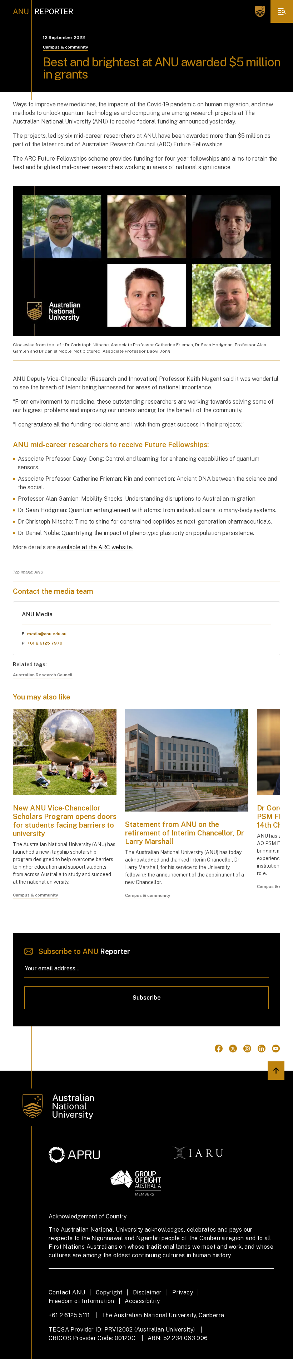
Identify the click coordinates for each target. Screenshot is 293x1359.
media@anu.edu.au (46, 633)
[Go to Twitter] (233, 1048)
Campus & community (65, 47)
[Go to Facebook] (218, 1048)
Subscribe (147, 997)
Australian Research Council (43, 674)
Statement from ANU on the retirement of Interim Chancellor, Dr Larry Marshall (184, 833)
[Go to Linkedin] (261, 1048)
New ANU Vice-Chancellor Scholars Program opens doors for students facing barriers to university (64, 821)
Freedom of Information (81, 1301)
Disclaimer (147, 1292)
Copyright (109, 1292)
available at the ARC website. (95, 547)
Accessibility (142, 1301)
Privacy (182, 1292)
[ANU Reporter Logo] (43, 11)
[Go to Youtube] (276, 1048)
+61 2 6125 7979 (45, 643)
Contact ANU (67, 1292)
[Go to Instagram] (247, 1048)
